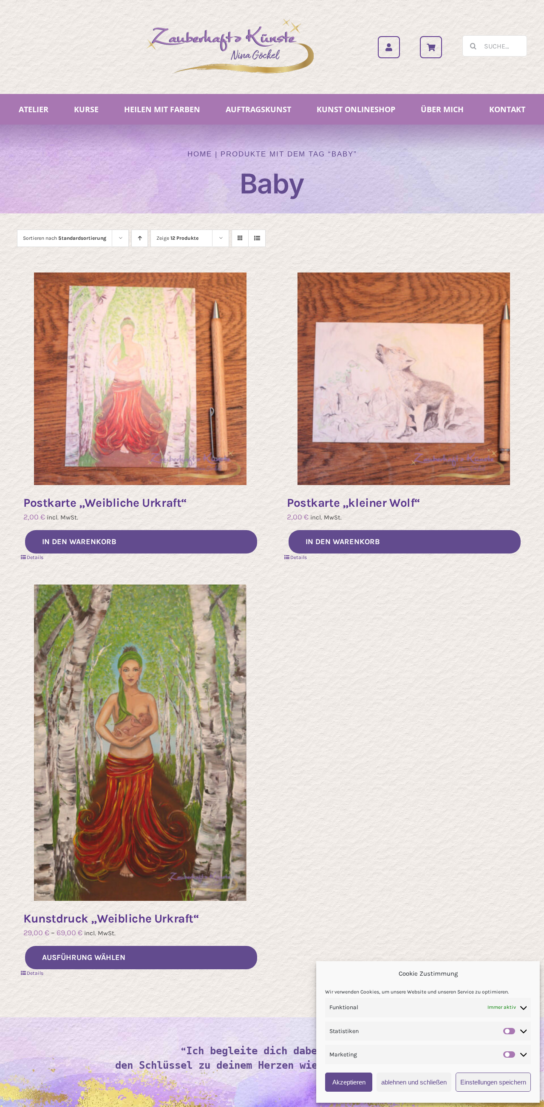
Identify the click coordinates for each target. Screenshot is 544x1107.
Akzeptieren (349, 1082)
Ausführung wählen (83, 957)
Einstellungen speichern (493, 1082)
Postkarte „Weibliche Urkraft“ (105, 503)
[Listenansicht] (257, 238)
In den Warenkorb (79, 541)
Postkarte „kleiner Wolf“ (353, 503)
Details (35, 557)
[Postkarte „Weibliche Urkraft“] (140, 378)
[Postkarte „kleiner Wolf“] (403, 378)
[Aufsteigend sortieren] (139, 238)
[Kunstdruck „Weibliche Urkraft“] (140, 743)
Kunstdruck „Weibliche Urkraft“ (111, 918)
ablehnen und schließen (414, 1082)
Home (199, 154)
